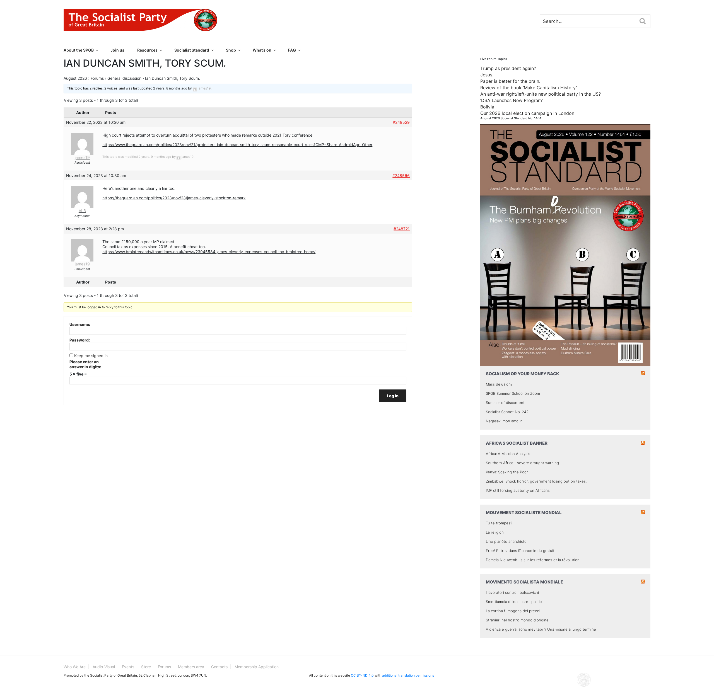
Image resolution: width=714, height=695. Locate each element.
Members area (191, 666)
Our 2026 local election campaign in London (527, 113)
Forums (97, 78)
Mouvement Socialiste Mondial (524, 512)
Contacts (219, 666)
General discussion (124, 78)
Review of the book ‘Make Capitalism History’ (528, 87)
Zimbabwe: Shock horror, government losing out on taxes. (536, 481)
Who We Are (75, 666)
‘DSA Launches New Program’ (511, 100)
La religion (495, 532)
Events (128, 666)
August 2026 (75, 78)
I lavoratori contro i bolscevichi (512, 592)
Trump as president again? (508, 68)
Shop (231, 50)
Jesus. (486, 75)
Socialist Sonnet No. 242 (507, 412)
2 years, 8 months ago (170, 88)
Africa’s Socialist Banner (516, 443)
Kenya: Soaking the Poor (507, 472)
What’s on (262, 50)
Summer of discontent (505, 402)
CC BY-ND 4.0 (362, 675)
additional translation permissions (408, 675)
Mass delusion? (499, 384)
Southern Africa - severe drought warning (522, 463)
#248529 (401, 122)
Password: (79, 340)
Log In (393, 395)
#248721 (402, 228)
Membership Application (257, 666)
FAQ (292, 50)
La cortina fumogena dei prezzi (513, 611)
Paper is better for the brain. (510, 81)
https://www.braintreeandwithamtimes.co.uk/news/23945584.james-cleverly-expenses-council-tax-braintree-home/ (208, 251)
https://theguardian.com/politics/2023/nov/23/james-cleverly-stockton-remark (174, 197)
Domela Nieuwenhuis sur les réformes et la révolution (533, 560)
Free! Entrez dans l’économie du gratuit (520, 550)
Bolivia (487, 107)
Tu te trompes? (499, 523)
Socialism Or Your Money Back (522, 373)
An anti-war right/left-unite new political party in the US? (540, 94)
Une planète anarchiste (506, 541)
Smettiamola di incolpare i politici (514, 601)
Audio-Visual (104, 666)
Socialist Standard (191, 50)
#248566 (401, 175)
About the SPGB (79, 50)
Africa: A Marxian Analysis (508, 453)
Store (146, 666)
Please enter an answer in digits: (85, 364)
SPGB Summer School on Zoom (513, 393)
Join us (117, 50)
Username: (79, 324)
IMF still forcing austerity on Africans (518, 490)
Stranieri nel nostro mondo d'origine (517, 620)
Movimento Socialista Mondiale (524, 582)
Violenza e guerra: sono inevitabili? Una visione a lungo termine (541, 629)
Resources (147, 50)
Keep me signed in (91, 355)
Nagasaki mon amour (504, 421)
